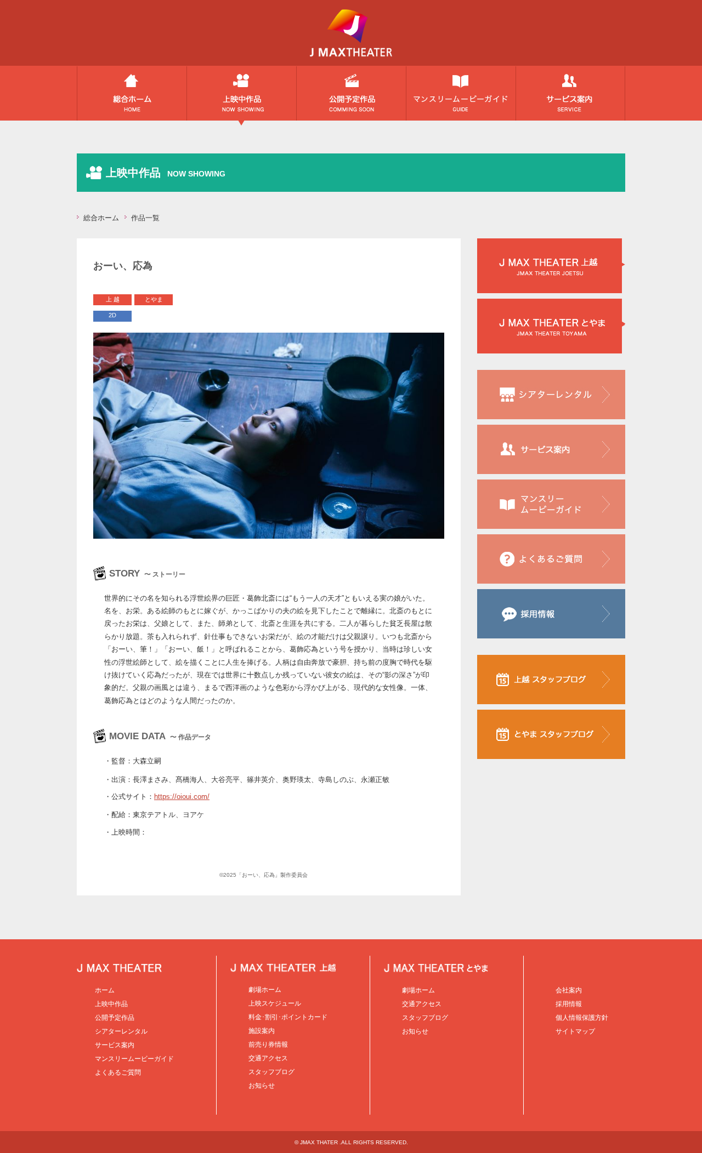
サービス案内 (570, 96)
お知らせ (261, 1085)
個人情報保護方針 (582, 1017)
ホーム (105, 990)
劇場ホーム (264, 990)
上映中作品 (241, 96)
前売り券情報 (268, 1044)
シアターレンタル (121, 1031)
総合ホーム (131, 96)
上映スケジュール (274, 1003)
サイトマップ (575, 1031)
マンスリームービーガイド (134, 1059)
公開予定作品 (351, 96)
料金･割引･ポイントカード (287, 1017)
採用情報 (569, 1004)
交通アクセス (268, 1058)
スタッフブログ (271, 1072)
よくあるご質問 (118, 1072)
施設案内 (261, 1031)
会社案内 (569, 990)
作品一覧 (145, 218)
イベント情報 (461, 96)
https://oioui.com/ (182, 796)
